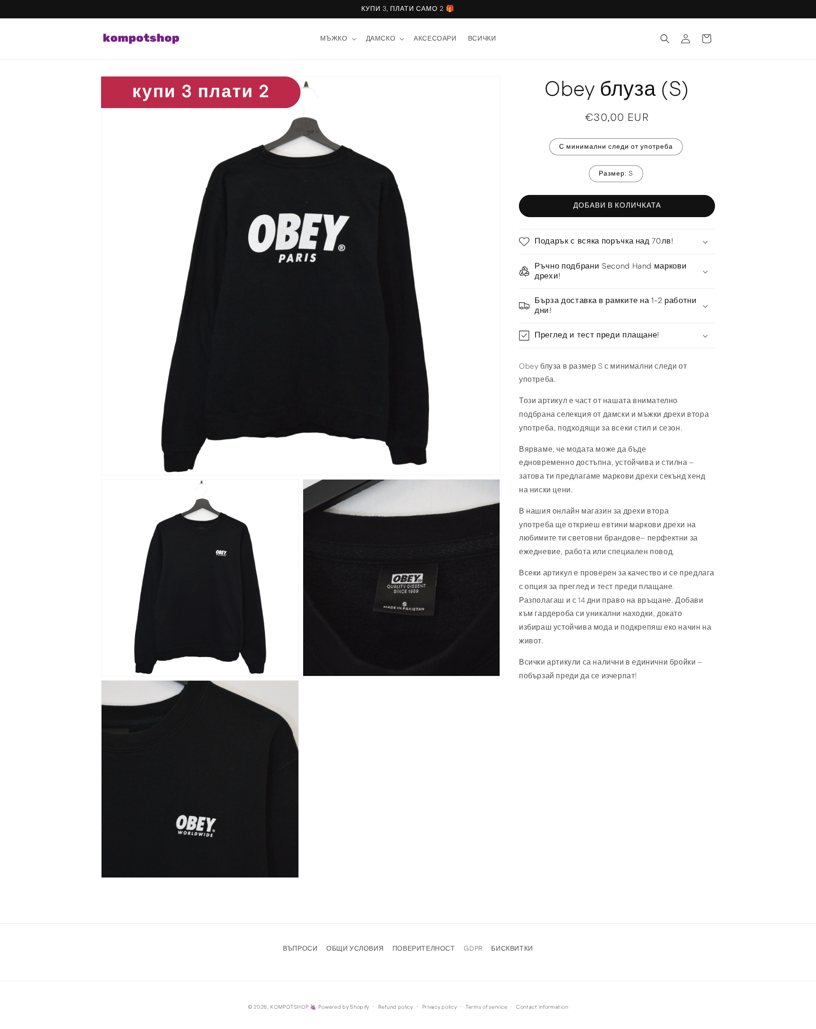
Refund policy (395, 1007)
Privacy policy (439, 1007)
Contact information (542, 1007)
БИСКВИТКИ (512, 948)
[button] (337, 39)
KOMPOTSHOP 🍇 (293, 1007)
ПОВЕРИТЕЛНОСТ (423, 948)
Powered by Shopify (343, 1007)
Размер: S (616, 173)
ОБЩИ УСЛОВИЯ (354, 948)
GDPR (473, 948)
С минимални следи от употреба (616, 147)
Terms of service (486, 1007)
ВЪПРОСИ (300, 948)
